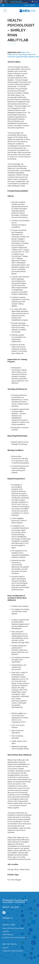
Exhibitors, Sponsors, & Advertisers (15, 937)
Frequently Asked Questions (12, 951)
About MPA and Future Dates (13, 928)
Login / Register (29, 5)
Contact (5, 948)
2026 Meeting (7, 934)
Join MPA (5, 931)
